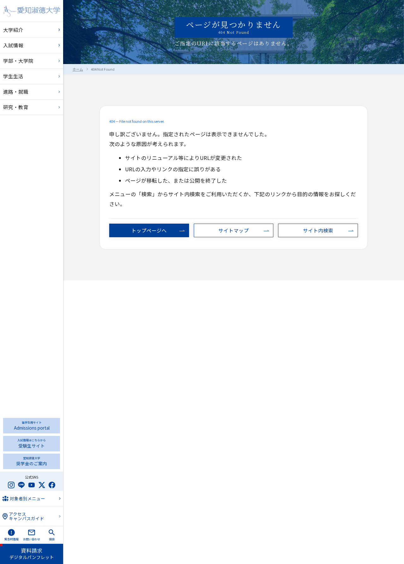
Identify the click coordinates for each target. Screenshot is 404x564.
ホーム (78, 69)
